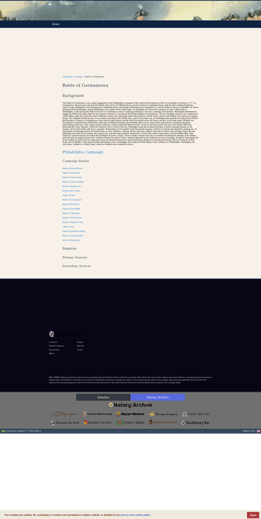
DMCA (51, 354)
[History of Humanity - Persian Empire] (163, 414)
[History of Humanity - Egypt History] (130, 414)
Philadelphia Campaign (73, 76)
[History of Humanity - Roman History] (98, 423)
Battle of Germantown (72, 200)
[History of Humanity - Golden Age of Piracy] (163, 422)
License (80, 350)
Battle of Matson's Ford (73, 222)
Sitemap (80, 342)
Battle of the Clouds (71, 191)
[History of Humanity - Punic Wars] (130, 423)
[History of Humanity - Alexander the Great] (65, 423)
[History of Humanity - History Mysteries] (65, 414)
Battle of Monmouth (71, 240)
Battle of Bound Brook (72, 168)
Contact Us (53, 342)
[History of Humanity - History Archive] (130, 405)
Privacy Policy (54, 350)
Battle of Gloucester (71, 213)
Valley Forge (68, 226)
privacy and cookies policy (135, 514)
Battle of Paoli (69, 195)
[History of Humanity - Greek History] (195, 414)
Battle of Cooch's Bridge (73, 182)
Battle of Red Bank (71, 204)
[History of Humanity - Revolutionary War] (195, 423)
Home (55, 24)
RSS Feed (80, 346)
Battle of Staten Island (72, 177)
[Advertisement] (130, 53)
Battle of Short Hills (71, 173)
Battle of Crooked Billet (73, 235)
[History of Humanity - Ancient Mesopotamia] (98, 414)
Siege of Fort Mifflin (71, 209)
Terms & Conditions (56, 346)
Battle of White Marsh (72, 218)
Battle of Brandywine (72, 186)
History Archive (158, 397)
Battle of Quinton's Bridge (74, 231)
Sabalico (103, 397)
